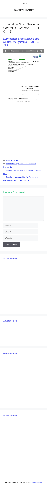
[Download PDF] (37, 51)
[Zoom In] (24, 51)
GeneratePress (36, 483)
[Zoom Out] (20, 51)
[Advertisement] (23, 131)
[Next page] (9, 51)
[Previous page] (5, 51)
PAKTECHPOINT (23, 10)
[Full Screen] (40, 51)
